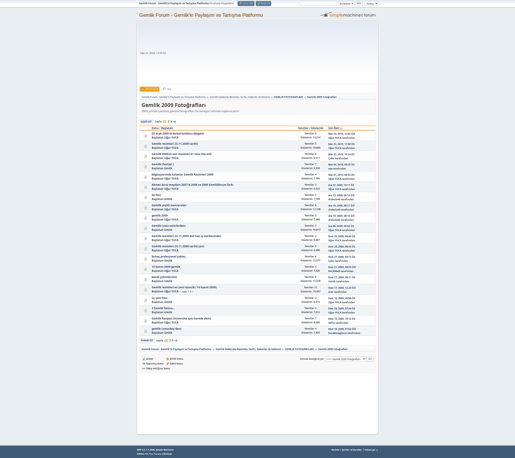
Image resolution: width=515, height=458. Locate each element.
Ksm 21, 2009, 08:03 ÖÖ (342, 267)
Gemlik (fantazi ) (163, 164)
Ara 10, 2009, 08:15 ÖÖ (341, 216)
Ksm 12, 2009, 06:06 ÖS (341, 298)
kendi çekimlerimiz (164, 277)
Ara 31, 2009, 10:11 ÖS (341, 185)
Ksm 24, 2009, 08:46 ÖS (341, 236)
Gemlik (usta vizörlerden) (169, 226)
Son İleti (333, 128)
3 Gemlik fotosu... (163, 308)
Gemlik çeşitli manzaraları (169, 205)
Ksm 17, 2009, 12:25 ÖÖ (342, 288)
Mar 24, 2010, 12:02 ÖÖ (341, 134)
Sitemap (167, 454)
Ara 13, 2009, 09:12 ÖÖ (341, 195)
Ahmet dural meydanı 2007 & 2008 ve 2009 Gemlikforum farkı (192, 185)
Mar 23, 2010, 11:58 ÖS (341, 144)
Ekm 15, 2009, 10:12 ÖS (341, 318)
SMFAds (141, 454)
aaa (330, 168)
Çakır (331, 158)
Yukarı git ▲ (371, 449)
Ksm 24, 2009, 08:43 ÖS (341, 246)
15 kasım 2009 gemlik (166, 267)
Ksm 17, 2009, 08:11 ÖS (341, 277)
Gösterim (317, 128)
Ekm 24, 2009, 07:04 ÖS (341, 308)
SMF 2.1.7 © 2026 (145, 450)
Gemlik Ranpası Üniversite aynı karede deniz (181, 318)
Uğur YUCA (171, 137)
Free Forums (155, 454)
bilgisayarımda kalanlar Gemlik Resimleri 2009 (182, 174)
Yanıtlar (303, 128)
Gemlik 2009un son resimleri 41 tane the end (181, 154)
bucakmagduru (337, 333)
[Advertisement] (271, 54)
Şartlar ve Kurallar (352, 449)
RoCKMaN (334, 271)
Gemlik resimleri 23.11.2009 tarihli (175, 144)
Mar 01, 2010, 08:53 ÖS (341, 175)
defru (331, 323)
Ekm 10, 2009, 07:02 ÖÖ (342, 329)
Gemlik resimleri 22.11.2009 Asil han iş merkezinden (186, 236)
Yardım (335, 449)
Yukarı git (147, 340)
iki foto (156, 195)
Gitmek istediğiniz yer (312, 358)
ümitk (168, 168)
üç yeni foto (159, 298)
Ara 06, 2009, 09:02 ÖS (341, 226)
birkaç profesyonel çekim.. (169, 256)
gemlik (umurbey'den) (166, 329)
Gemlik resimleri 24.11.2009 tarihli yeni (178, 246)
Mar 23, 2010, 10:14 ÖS (341, 154)
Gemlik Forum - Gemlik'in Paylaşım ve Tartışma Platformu (201, 15)
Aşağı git (146, 121)
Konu (155, 128)
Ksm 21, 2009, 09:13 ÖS (341, 257)
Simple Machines (165, 450)
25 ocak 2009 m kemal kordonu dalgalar (178, 133)
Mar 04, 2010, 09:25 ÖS (341, 164)
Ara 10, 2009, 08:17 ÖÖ (341, 205)
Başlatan (167, 128)
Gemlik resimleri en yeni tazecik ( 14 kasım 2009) (184, 287)
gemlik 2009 (160, 215)
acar (330, 292)
